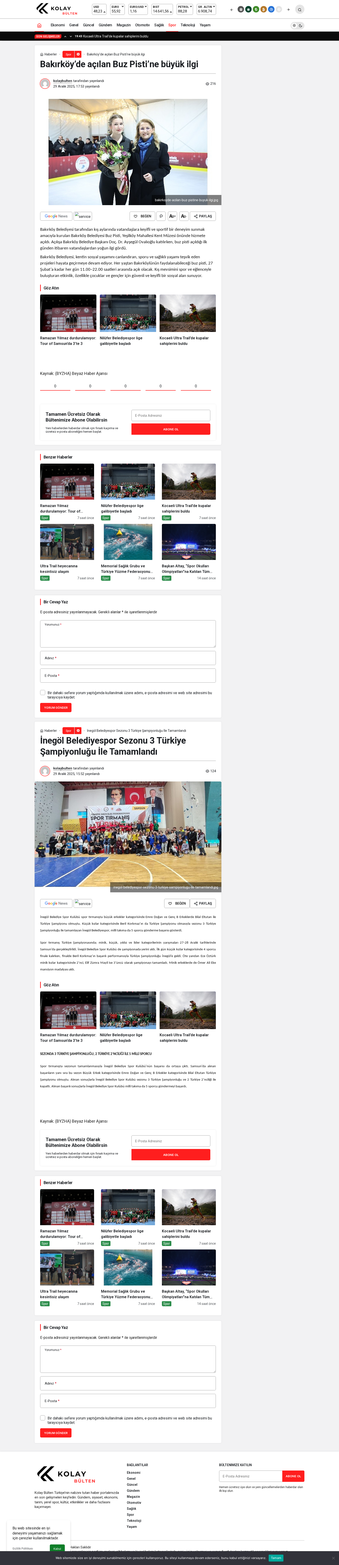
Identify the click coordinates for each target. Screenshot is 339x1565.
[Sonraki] (288, 9)
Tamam (276, 1558)
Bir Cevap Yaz (56, 601)
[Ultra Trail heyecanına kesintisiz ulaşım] (67, 552)
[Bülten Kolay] (59, 9)
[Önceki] (231, 9)
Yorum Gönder (56, 707)
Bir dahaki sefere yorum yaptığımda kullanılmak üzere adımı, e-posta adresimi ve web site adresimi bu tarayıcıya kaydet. (130, 695)
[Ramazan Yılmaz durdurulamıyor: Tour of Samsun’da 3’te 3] (68, 321)
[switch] (297, 25)
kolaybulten (62, 81)
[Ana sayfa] (39, 25)
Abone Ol (170, 429)
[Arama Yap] (299, 9)
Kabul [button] (57, 1548)
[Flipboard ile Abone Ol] (83, 216)
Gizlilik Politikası (22, 1548)
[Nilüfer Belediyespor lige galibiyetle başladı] (128, 321)
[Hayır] (333, 1558)
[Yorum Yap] (161, 216)
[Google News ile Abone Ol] (56, 216)
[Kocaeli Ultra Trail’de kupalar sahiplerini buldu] (188, 321)
